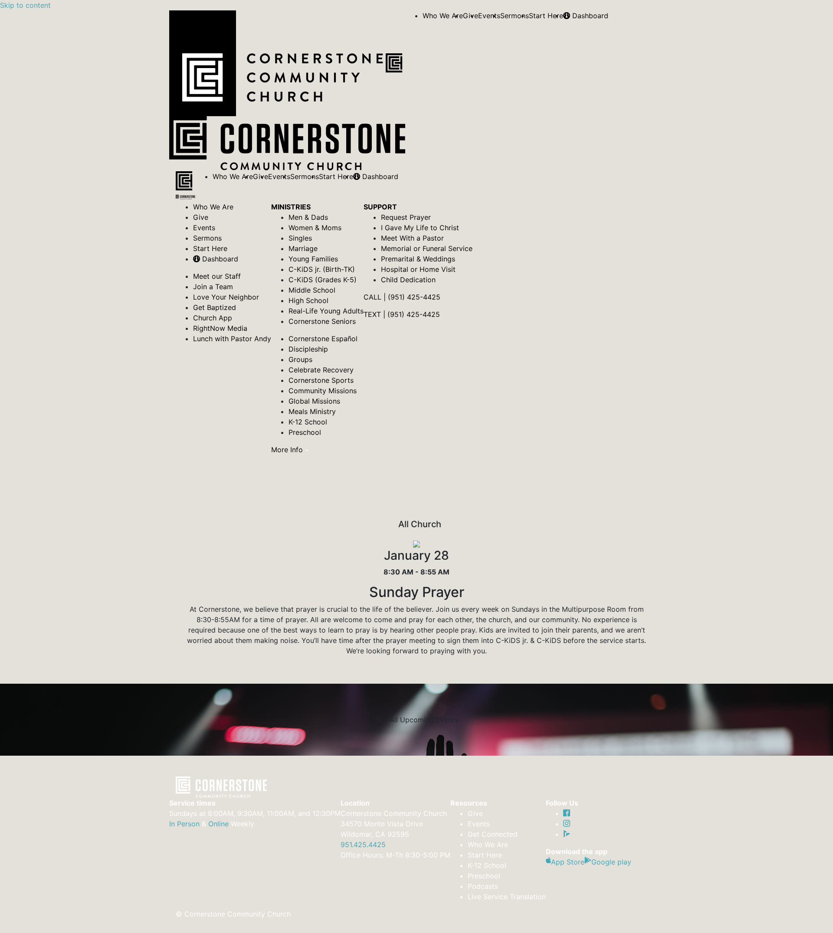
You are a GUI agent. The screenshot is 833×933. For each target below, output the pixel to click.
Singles (300, 238)
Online (218, 823)
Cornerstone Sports (321, 380)
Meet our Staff (217, 276)
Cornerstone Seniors (322, 321)
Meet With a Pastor (412, 238)
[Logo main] (185, 186)
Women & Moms (315, 227)
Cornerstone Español (323, 338)
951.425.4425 (363, 844)
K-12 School (308, 422)
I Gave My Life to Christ (420, 227)
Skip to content (25, 5)
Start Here (546, 15)
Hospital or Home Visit (418, 269)
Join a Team (213, 286)
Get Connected (493, 834)
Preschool (305, 432)
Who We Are (443, 15)
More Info (288, 449)
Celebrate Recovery (321, 369)
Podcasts (483, 886)
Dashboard (589, 15)
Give (200, 217)
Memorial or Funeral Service (426, 248)
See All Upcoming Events (416, 719)
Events (489, 15)
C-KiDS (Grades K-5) (323, 279)
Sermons (514, 15)
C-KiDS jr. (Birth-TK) (322, 269)
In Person (184, 823)
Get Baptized (214, 307)
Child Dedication (408, 279)
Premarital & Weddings (418, 258)
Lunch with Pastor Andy (232, 338)
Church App (212, 317)
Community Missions (323, 390)
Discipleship (308, 349)
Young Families (313, 258)
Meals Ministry (312, 411)
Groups (300, 359)
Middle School (312, 290)
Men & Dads (308, 217)
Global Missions (314, 401)
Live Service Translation (507, 896)
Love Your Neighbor (226, 297)
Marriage (303, 248)
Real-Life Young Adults (326, 311)
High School (308, 300)
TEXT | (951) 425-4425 (402, 314)
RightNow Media (220, 328)
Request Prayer (406, 217)
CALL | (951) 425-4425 (402, 297)
